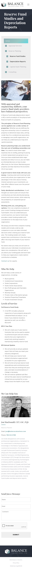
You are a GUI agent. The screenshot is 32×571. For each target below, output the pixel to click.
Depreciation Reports (18, 61)
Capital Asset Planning (18, 67)
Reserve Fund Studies (17, 56)
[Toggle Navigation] (28, 4)
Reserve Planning (15, 51)
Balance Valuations (12, 5)
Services (8, 41)
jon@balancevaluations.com (15, 431)
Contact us (5, 261)
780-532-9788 (11, 435)
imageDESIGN (18, 566)
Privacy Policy (16, 563)
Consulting (12, 72)
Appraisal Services (15, 46)
